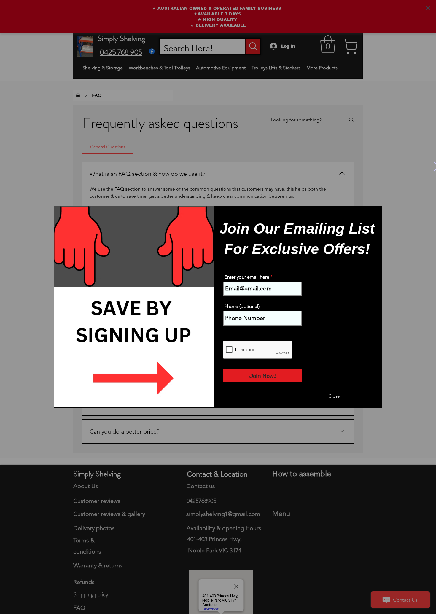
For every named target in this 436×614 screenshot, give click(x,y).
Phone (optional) (242, 306)
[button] (334, 396)
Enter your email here (247, 277)
